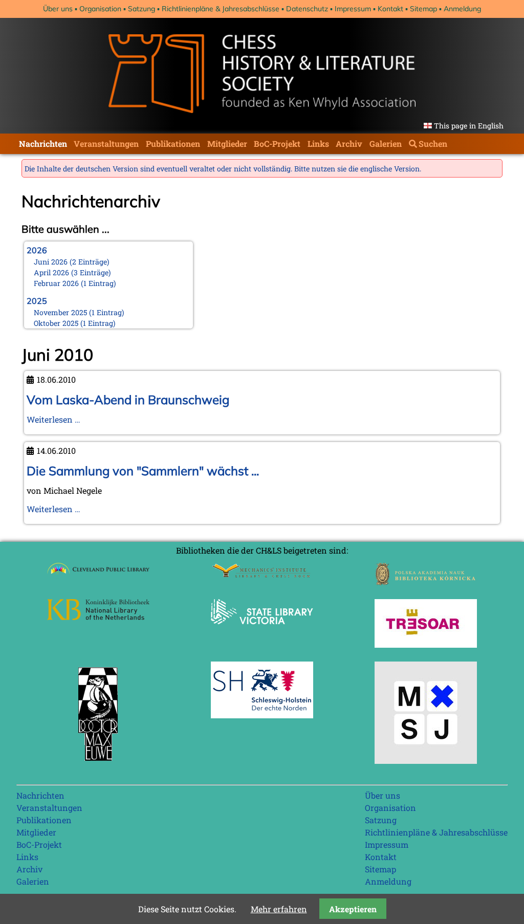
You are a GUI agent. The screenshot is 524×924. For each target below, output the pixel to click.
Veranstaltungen (106, 143)
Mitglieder (227, 143)
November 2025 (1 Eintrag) (79, 312)
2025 (37, 301)
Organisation (100, 8)
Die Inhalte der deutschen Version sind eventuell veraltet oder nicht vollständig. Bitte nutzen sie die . (223, 168)
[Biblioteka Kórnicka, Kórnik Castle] (426, 582)
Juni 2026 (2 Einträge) (72, 262)
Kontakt (390, 8)
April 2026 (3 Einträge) (72, 272)
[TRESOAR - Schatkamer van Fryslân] (426, 644)
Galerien (385, 143)
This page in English (469, 125)
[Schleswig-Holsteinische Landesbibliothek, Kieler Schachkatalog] (262, 715)
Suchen (433, 143)
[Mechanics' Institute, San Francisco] (262, 574)
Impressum (353, 8)
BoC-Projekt (277, 143)
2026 (37, 250)
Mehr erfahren (279, 909)
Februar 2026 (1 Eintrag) (75, 283)
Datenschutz (307, 8)
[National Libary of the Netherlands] (98, 616)
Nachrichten (43, 143)
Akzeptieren (353, 909)
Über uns (58, 8)
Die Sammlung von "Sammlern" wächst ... (143, 470)
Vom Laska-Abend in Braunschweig (128, 399)
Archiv (349, 143)
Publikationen (173, 143)
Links (318, 143)
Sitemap (423, 8)
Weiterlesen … (53, 419)
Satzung (141, 8)
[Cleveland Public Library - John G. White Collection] (98, 575)
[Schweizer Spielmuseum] (426, 760)
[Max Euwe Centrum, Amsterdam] (98, 763)
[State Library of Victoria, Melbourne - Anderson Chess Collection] (262, 630)
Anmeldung (462, 8)
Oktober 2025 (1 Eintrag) (75, 323)
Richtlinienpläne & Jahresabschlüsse (220, 8)
